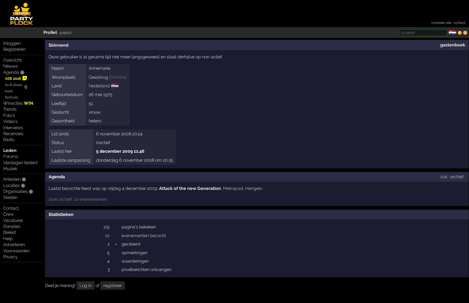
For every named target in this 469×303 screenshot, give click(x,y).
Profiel (50, 32)
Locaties (11, 185)
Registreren (14, 49)
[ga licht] (460, 33)
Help (8, 238)
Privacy (10, 256)
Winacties (18, 103)
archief (457, 176)
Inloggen (12, 43)
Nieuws (10, 66)
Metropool (233, 188)
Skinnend (58, 45)
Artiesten (12, 179)
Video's (10, 121)
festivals (11, 97)
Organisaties (15, 191)
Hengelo (253, 188)
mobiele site (441, 23)
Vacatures (13, 220)
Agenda (11, 72)
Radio (8, 139)
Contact (11, 208)
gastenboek (452, 44)
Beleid (9, 232)
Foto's (9, 115)
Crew (8, 214)
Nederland (99, 85)
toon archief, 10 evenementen (78, 199)
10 (107, 235)
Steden (10, 197)
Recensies (13, 133)
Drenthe (118, 77)
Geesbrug (98, 77)
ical (444, 176)
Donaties (11, 226)
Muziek (10, 168)
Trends (10, 109)
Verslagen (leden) (20, 162)
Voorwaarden (16, 250)
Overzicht (12, 60)
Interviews (13, 127)
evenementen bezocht (144, 235)
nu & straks (13, 85)
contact (459, 23)
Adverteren (14, 244)
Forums (10, 156)
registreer (112, 285)
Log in (85, 285)
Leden (10, 150)
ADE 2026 (13, 78)
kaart (9, 91)
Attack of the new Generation (190, 188)
